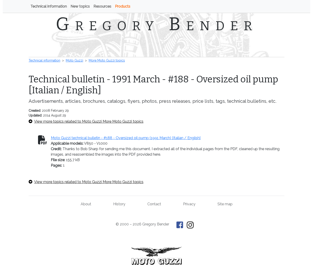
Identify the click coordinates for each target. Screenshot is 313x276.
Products (122, 6)
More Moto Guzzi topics (107, 60)
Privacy (189, 204)
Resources (102, 6)
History (119, 204)
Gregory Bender (157, 24)
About (86, 204)
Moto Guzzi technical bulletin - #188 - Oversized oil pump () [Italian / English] (125, 138)
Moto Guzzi (74, 60)
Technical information (48, 6)
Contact (154, 204)
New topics (80, 6)
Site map (225, 204)
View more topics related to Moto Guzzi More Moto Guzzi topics (88, 121)
